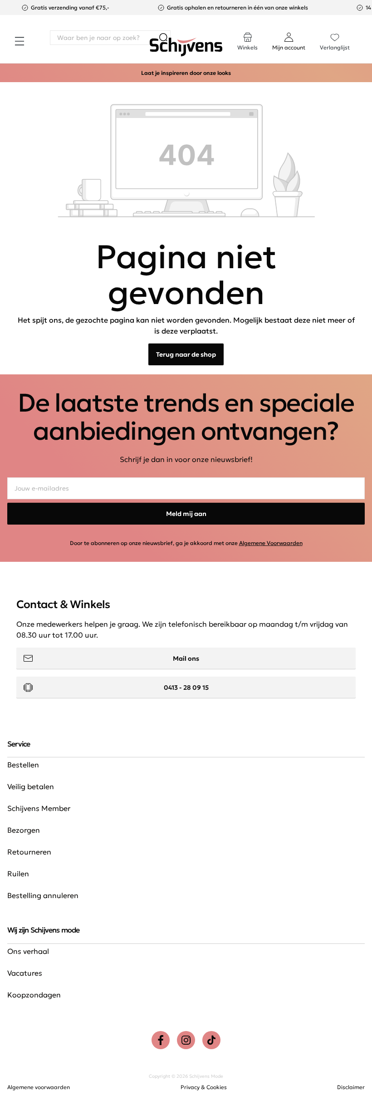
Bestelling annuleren (42, 895)
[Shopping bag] (364, 32)
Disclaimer (351, 1087)
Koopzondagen (34, 994)
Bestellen (23, 764)
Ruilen (18, 873)
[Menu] (19, 41)
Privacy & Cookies (204, 1087)
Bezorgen (23, 830)
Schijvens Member (38, 808)
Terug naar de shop (186, 354)
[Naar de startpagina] (186, 47)
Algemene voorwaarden (38, 1087)
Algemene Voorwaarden (271, 543)
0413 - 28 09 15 (186, 687)
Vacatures (24, 972)
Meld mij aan (186, 514)
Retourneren (29, 851)
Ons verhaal (28, 951)
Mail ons (186, 658)
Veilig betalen (30, 786)
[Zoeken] (163, 37)
